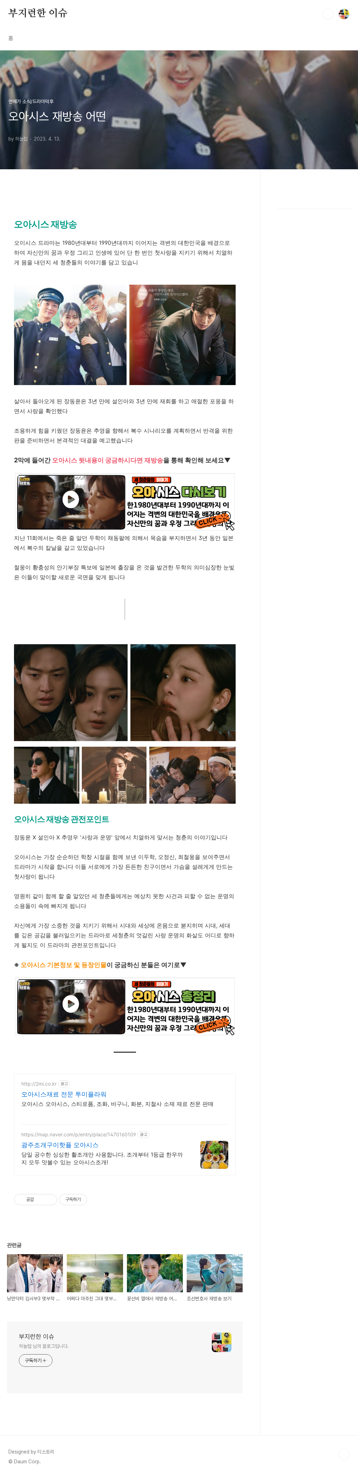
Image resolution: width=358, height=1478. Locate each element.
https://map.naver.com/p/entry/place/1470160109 (78, 1134)
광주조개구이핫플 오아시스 (60, 1145)
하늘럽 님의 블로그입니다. (44, 1346)
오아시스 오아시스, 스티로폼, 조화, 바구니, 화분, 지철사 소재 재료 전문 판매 (117, 1103)
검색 (328, 14)
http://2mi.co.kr (39, 1084)
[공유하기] (40, 1199)
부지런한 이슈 (37, 14)
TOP (344, 1454)
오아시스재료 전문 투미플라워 (64, 1094)
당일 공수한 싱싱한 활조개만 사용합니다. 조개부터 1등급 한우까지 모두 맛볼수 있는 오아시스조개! (102, 1158)
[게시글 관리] (49, 1199)
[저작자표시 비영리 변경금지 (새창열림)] (96, 1199)
